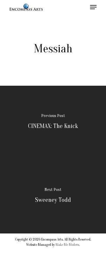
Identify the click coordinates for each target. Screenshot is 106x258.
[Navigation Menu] (93, 7)
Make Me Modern (67, 245)
